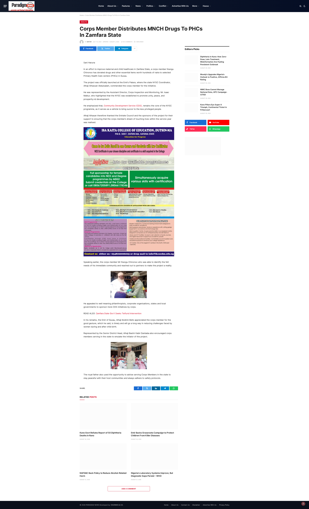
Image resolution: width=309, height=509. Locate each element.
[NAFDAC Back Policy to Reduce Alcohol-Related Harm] (103, 456)
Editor (89, 41)
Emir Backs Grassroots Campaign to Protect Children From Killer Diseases (152, 434)
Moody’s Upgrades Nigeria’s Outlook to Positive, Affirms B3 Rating (214, 77)
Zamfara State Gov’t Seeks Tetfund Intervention (118, 313)
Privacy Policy (224, 505)
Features (126, 6)
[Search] (300, 6)
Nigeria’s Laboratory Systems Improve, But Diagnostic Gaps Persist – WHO (152, 474)
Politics (149, 6)
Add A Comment (129, 489)
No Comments (127, 41)
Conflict (162, 6)
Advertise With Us (180, 6)
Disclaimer (196, 505)
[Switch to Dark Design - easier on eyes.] (304, 6)
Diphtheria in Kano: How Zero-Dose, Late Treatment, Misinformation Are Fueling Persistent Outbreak (213, 60)
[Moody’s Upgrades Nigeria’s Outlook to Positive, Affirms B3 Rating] (191, 77)
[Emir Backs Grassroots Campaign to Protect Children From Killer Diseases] (154, 416)
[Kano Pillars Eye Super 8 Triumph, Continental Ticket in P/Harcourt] (191, 107)
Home (101, 6)
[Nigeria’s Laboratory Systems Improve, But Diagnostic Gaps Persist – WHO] (154, 456)
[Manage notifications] (303, 504)
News (138, 6)
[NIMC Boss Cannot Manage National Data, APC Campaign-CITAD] (191, 92)
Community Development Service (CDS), (123, 105)
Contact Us (185, 505)
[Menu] (5, 6)
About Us (111, 6)
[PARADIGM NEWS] (22, 6)
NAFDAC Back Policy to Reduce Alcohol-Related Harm (103, 474)
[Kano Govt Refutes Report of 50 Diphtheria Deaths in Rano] (103, 416)
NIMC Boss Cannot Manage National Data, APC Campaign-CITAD (213, 92)
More (194, 6)
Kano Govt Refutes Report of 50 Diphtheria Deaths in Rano (100, 434)
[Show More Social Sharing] (134, 48)
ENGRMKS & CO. (117, 505)
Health (84, 22)
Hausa (206, 6)
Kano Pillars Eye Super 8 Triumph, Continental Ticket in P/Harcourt (213, 107)
